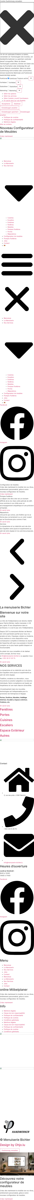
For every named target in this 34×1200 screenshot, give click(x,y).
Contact (7, 243)
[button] (17, 27)
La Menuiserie (9, 163)
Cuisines (11, 218)
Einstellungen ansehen (9, 108)
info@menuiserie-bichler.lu (10, 656)
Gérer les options (10, 94)
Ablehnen (17, 104)
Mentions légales (10, 122)
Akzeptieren (6, 104)
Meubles (11, 227)
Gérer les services (10, 96)
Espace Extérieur (12, 730)
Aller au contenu (6, 124)
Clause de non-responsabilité (14, 1013)
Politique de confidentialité (13, 120)
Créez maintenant (6, 494)
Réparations (12, 234)
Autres (4, 735)
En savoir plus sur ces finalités (14, 101)
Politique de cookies (11, 117)
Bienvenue (7, 161)
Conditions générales (11, 1020)
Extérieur (11, 222)
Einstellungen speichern (10, 112)
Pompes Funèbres (14, 229)
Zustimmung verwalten (10, 1150)
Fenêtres (11, 225)
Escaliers (11, 220)
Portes (10, 232)
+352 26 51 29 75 (8, 658)
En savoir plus (5, 510)
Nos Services (8, 970)
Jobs (5, 241)
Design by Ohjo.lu (12, 1145)
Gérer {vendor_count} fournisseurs (16, 98)
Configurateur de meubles (13, 236)
